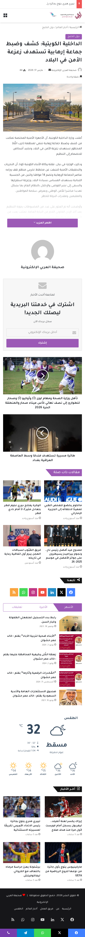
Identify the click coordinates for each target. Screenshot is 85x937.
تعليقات (17, 607)
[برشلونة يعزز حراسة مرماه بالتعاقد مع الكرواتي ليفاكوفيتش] (21, 852)
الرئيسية (74, 27)
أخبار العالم (62, 27)
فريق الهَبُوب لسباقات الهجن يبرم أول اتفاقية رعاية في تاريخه (22, 554)
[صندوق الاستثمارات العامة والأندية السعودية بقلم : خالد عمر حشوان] (70, 697)
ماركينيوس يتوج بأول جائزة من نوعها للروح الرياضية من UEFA (63, 871)
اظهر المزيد (43, 223)
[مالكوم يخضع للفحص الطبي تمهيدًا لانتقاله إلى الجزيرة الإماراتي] (63, 491)
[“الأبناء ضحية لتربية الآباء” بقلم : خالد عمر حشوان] (70, 642)
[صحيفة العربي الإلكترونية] (65, 15)
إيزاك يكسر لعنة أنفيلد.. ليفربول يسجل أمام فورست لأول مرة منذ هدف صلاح (64, 826)
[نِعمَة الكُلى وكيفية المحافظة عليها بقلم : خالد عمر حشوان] (70, 660)
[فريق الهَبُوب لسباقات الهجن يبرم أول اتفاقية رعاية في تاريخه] (22, 535)
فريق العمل (46, 909)
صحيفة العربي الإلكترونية (64, 70)
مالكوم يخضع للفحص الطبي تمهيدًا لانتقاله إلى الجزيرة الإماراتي (63, 509)
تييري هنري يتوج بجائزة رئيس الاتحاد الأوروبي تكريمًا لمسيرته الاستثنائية (22, 826)
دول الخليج (48, 27)
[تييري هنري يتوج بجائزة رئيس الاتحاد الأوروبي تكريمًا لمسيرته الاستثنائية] (21, 806)
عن (57, 909)
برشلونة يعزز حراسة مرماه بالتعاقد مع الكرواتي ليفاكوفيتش (23, 871)
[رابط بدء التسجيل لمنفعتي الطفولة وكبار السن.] (70, 623)
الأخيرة (43, 607)
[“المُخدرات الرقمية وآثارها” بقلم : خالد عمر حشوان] (70, 679)
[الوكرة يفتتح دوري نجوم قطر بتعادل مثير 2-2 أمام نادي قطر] (22, 491)
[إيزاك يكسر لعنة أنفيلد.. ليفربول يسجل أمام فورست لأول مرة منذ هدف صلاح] (63, 806)
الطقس (18, 909)
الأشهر (69, 607)
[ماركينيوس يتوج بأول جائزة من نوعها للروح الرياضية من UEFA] (63, 852)
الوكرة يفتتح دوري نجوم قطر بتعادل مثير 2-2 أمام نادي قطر (22, 509)
